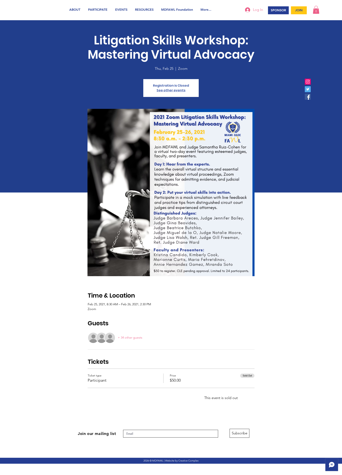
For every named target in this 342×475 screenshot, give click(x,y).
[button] (75, 9)
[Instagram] (308, 82)
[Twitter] (308, 89)
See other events (171, 90)
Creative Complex (188, 460)
